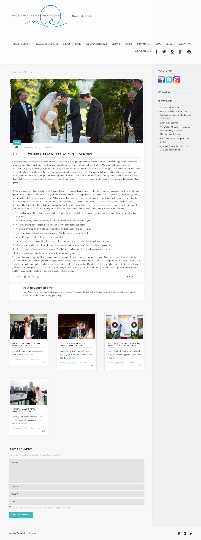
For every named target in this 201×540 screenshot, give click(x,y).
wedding (58, 162)
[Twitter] (190, 533)
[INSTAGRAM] (172, 51)
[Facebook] (184, 533)
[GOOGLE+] (181, 51)
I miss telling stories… (170, 123)
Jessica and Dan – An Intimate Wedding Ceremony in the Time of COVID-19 (175, 115)
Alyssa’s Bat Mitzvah (169, 107)
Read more (27, 354)
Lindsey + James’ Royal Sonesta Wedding (24, 410)
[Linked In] (178, 533)
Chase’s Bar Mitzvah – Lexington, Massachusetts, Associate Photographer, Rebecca (175, 130)
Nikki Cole (48, 288)
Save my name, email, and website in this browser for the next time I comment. (41, 508)
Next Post (28, 72)
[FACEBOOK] (157, 51)
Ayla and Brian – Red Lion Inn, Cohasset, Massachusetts (174, 148)
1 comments (83, 362)
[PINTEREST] (189, 51)
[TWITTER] (164, 51)
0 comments (48, 147)
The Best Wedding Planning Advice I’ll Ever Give (26, 344)
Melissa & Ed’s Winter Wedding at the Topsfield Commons (124, 344)
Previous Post (15, 72)
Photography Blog (33, 147)
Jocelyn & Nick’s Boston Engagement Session (73, 344)
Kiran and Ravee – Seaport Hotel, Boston (175, 140)
